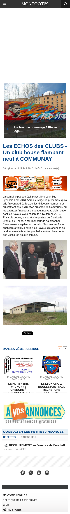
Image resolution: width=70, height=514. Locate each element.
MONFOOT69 (35, 3)
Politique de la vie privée (20, 500)
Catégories (28, 437)
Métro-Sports (12, 509)
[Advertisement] (33, 44)
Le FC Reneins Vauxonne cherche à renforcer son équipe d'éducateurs (19, 386)
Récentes (9, 437)
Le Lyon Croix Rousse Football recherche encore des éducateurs (51, 386)
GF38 (6, 505)
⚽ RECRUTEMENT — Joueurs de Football (34, 445)
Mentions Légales (15, 495)
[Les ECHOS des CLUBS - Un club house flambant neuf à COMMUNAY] (35, 177)
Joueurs (8, 449)
